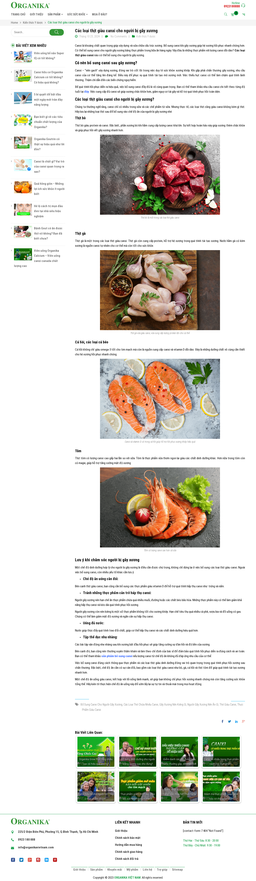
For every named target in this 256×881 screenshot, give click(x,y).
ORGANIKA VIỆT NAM (127, 877)
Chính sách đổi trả (126, 859)
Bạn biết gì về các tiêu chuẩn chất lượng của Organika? (48, 122)
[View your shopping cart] (233, 14)
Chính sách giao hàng (128, 852)
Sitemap (177, 869)
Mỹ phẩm (132, 869)
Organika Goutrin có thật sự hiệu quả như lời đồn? (49, 144)
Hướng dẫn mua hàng (128, 845)
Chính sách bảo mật (127, 838)
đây (86, 91)
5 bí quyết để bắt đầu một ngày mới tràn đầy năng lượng (48, 99)
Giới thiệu (121, 831)
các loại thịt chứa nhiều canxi (141, 704)
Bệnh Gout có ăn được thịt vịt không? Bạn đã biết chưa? (48, 233)
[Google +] (242, 722)
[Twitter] (229, 722)
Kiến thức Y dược (145, 36)
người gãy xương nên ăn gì (202, 704)
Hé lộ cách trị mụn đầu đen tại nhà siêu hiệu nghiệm (48, 211)
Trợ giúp (162, 869)
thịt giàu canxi (228, 704)
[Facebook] (223, 722)
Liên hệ (147, 869)
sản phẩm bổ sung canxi (116, 656)
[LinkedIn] (236, 722)
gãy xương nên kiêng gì (172, 704)
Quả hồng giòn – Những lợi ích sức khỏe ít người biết (49, 189)
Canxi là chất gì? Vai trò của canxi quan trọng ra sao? (49, 166)
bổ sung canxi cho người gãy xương (101, 704)
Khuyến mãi (114, 869)
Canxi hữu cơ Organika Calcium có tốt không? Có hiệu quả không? (48, 77)
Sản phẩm (96, 869)
